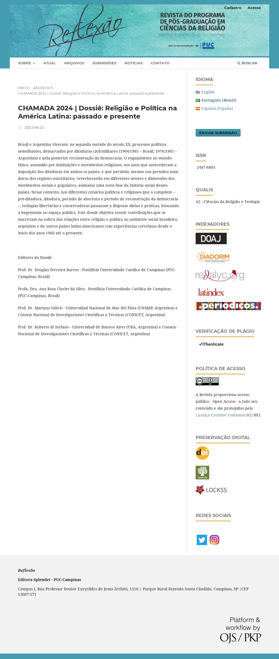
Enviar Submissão (218, 133)
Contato (160, 63)
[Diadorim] (213, 262)
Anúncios (43, 88)
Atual (49, 63)
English (208, 92)
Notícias (133, 63)
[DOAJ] (211, 242)
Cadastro (232, 7)
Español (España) (217, 108)
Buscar (249, 63)
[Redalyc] (220, 279)
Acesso (254, 7)
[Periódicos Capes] (228, 308)
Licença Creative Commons (220, 415)
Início (24, 88)
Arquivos (74, 63)
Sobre (25, 63)
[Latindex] (211, 294)
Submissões (104, 63)
